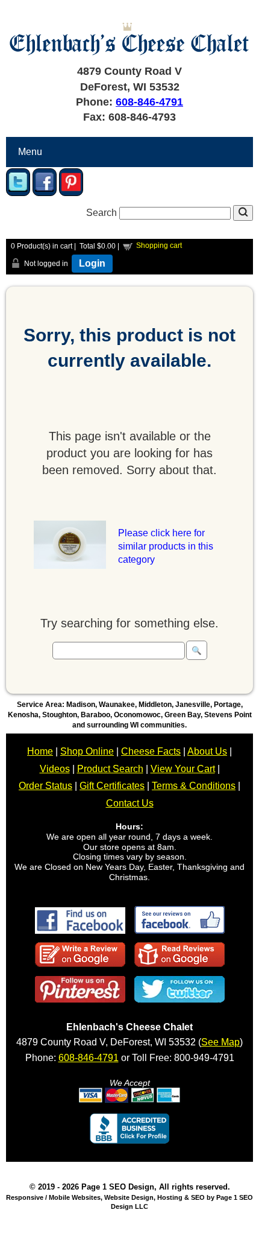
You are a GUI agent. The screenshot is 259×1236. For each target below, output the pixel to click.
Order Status (45, 786)
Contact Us (130, 803)
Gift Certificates (112, 786)
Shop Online (87, 751)
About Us (207, 751)
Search (102, 213)
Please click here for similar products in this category (165, 546)
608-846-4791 (149, 102)
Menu (30, 152)
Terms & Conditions (194, 786)
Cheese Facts (151, 751)
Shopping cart (159, 245)
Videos (55, 769)
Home (40, 751)
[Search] (243, 213)
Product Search (110, 769)
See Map (220, 1042)
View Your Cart (183, 769)
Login (92, 263)
